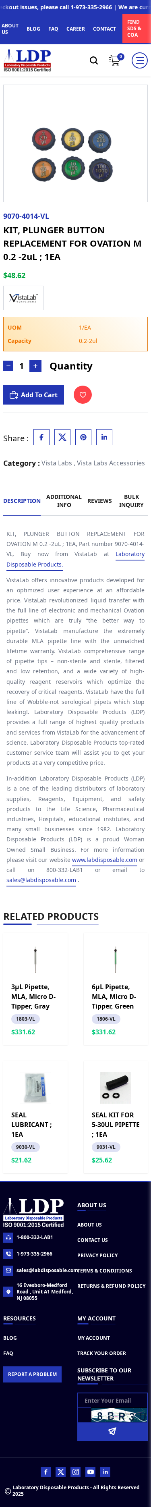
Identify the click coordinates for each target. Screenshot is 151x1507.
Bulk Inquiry (131, 501)
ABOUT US (10, 28)
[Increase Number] (35, 366)
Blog (10, 1338)
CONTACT (104, 28)
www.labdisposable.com (104, 860)
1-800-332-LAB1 (35, 1237)
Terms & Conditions (104, 1270)
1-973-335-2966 (34, 1253)
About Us (89, 1224)
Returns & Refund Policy (111, 1286)
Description (22, 500)
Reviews (99, 500)
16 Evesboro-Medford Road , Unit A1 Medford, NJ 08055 (45, 1292)
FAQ (53, 28)
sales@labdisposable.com (41, 880)
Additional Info (64, 501)
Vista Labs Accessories (111, 463)
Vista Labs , (58, 463)
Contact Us (92, 1240)
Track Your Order (101, 1353)
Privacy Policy (97, 1255)
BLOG (33, 28)
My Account (93, 1338)
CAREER (75, 28)
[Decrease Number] (8, 366)
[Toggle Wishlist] (83, 395)
